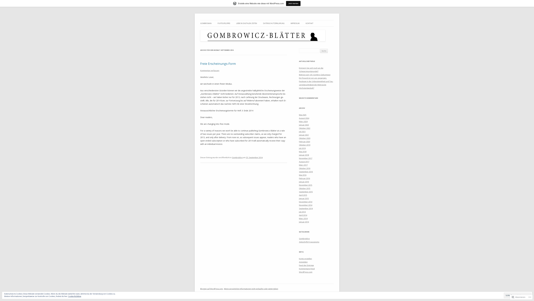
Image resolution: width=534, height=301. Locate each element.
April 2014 (303, 215)
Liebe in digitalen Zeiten (246, 23)
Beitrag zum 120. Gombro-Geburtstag (314, 74)
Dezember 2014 (305, 202)
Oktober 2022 (304, 128)
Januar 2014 (304, 222)
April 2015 (303, 195)
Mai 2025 (302, 115)
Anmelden (303, 262)
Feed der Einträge (306, 265)
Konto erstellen (305, 258)
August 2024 (304, 118)
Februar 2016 (304, 178)
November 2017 (305, 158)
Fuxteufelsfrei (224, 23)
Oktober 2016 (304, 168)
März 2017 (303, 165)
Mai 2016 (302, 175)
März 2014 (303, 218)
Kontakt (309, 23)
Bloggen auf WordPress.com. (211, 289)
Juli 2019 (302, 148)
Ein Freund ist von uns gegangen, (313, 78)
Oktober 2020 (304, 138)
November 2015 (305, 185)
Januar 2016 (304, 181)
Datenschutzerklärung (274, 23)
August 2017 (304, 161)
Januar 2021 (304, 135)
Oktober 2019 (304, 145)
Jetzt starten (293, 3)
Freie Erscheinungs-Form (218, 63)
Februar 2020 (304, 141)
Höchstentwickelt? (306, 88)
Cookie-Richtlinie (74, 296)
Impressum (295, 23)
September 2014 (306, 208)
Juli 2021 (302, 131)
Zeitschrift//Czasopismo (309, 242)
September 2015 (306, 191)
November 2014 (305, 205)
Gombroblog (237, 157)
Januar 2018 (304, 155)
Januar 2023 (304, 125)
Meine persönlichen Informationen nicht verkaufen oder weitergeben (251, 289)
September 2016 (306, 171)
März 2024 (303, 121)
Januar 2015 (304, 198)
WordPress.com (305, 272)
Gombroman (206, 23)
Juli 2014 (302, 212)
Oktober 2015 (304, 188)
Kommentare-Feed (307, 268)
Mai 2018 (302, 151)
